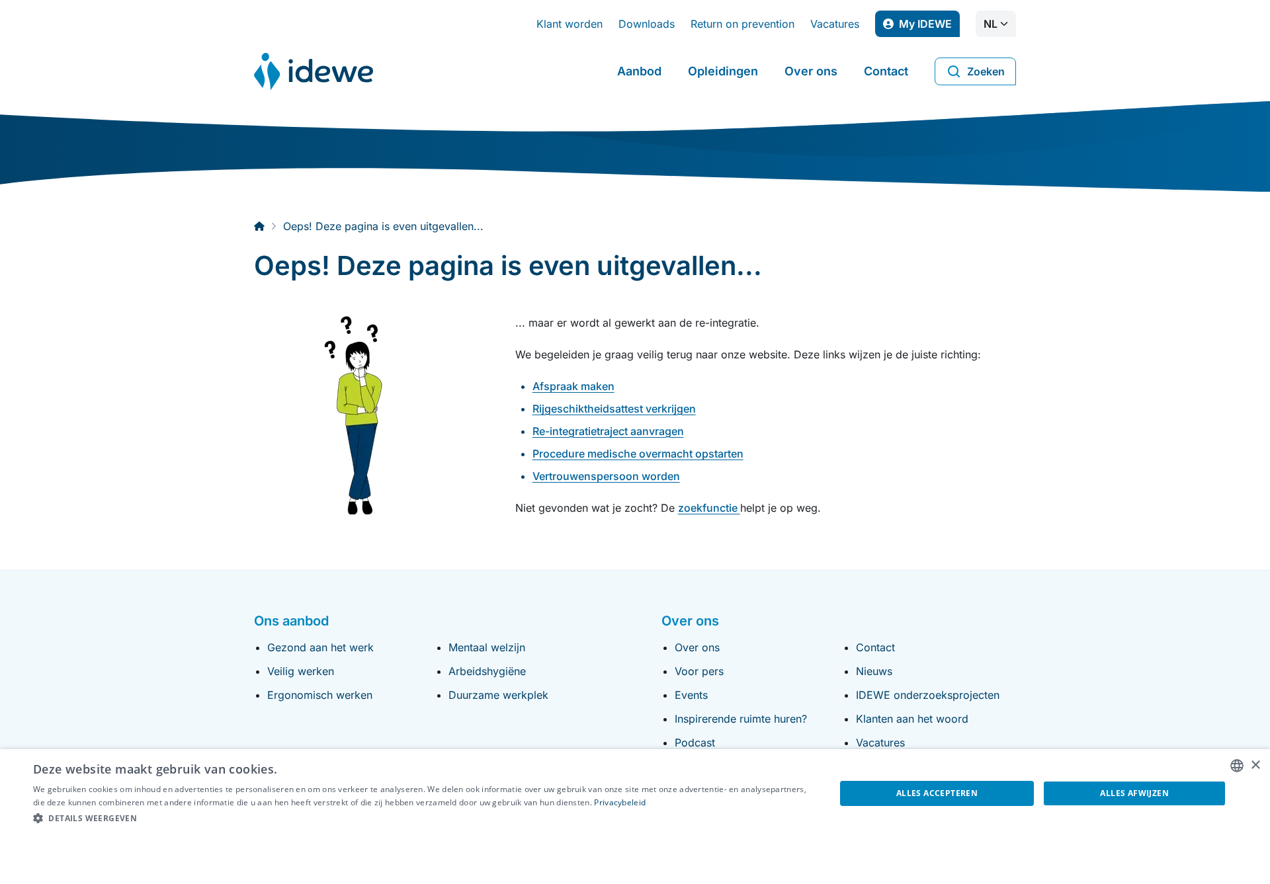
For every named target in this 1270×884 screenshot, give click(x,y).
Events (691, 695)
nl (990, 23)
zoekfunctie (709, 507)
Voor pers (699, 671)
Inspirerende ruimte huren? (741, 718)
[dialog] (635, 816)
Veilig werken (300, 671)
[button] (422, 818)
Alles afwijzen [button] (1134, 793)
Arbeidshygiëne (487, 671)
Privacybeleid (620, 802)
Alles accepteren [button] (937, 793)
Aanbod (639, 71)
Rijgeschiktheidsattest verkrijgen (614, 408)
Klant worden (569, 23)
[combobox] (1237, 765)
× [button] (1255, 765)
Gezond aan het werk (320, 647)
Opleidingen (723, 71)
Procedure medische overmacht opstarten (637, 453)
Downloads (646, 23)
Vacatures (834, 23)
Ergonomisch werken (319, 695)
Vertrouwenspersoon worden (606, 476)
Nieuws (874, 671)
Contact (886, 71)
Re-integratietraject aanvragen (608, 431)
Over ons (810, 71)
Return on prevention (742, 23)
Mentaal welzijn (486, 647)
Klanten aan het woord (912, 718)
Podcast (695, 742)
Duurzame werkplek (498, 695)
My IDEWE (929, 27)
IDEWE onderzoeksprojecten (927, 695)
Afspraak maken (573, 386)
